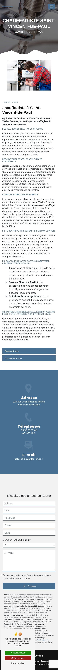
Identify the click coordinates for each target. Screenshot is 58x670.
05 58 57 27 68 (29, 430)
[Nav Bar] (51, 6)
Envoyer (32, 586)
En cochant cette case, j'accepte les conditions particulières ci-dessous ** (27, 577)
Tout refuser (19, 658)
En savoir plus (12, 351)
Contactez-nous (13, 358)
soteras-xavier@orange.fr (29, 458)
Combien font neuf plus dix (17, 540)
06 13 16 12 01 (29, 433)
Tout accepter (18, 653)
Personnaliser (18, 663)
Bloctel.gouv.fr (42, 640)
